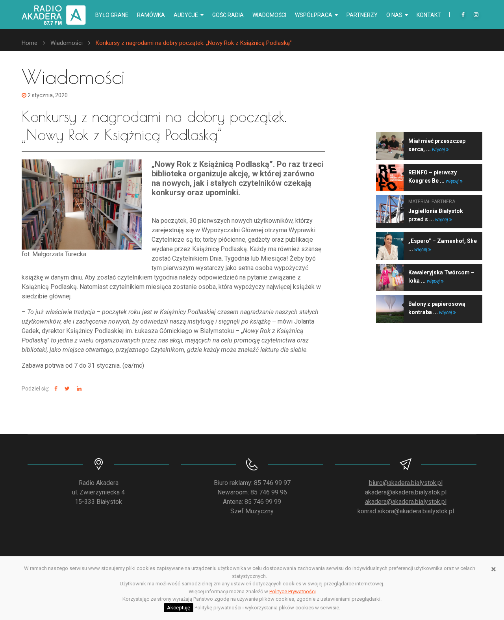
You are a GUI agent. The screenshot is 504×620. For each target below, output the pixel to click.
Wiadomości (269, 15)
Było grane (111, 15)
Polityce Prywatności (292, 591)
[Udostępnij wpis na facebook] (54, 389)
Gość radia (228, 15)
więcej (439, 149)
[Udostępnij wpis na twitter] (66, 389)
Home (29, 42)
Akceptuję (178, 608)
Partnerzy (362, 15)
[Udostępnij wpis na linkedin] (78, 389)
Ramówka (151, 15)
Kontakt (429, 15)
